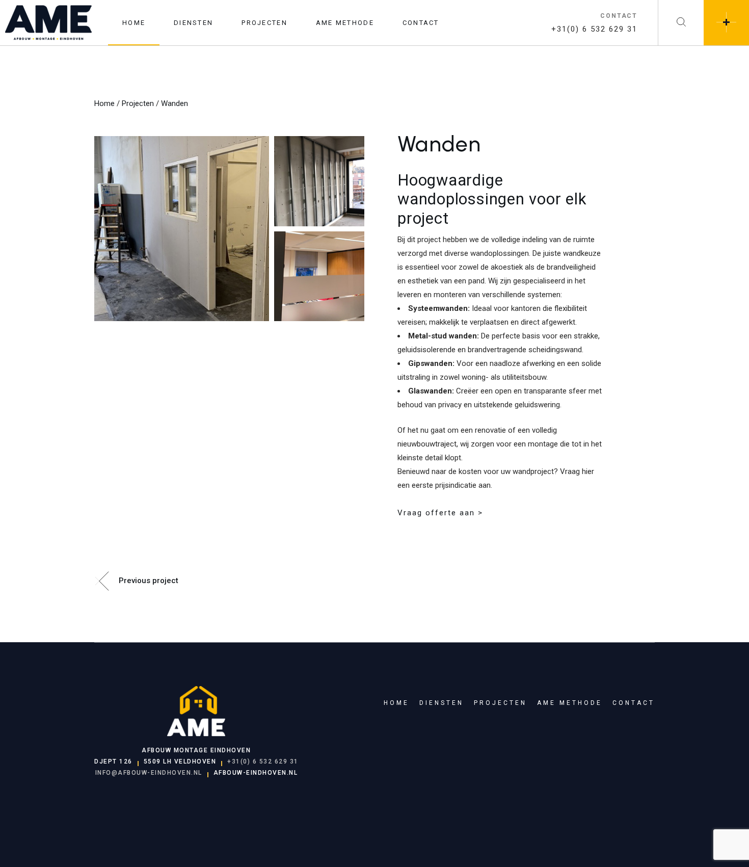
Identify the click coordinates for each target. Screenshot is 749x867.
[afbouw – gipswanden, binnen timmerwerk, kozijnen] (184, 228)
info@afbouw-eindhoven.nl (148, 772)
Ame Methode (569, 702)
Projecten (138, 103)
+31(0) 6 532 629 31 (594, 29)
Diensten (441, 702)
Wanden (174, 103)
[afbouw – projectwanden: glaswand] (319, 276)
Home (104, 103)
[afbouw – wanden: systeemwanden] (319, 181)
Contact (633, 702)
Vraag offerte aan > (440, 512)
